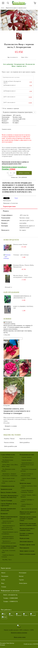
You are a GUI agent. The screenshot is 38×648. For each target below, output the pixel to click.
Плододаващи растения (27, 454)
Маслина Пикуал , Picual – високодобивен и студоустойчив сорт (22, 276)
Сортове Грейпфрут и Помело (27, 500)
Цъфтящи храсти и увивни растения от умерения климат (28, 518)
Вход (2, 583)
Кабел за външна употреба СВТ (23, 307)
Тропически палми (6, 489)
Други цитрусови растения (29, 508)
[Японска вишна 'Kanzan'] (7, 248)
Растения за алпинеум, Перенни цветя (27, 534)
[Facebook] (3, 605)
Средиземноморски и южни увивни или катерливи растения (8, 527)
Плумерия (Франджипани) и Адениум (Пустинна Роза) (9, 496)
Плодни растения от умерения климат (27, 474)
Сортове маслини (27, 460)
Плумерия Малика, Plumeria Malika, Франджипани (23, 266)
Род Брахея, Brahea (8, 457)
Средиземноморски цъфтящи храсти (8, 522)
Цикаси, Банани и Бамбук (9, 492)
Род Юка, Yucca (7, 559)
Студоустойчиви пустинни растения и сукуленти (9, 547)
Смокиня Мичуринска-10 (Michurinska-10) (22, 296)
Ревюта (6, 211)
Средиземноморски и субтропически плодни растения (27, 464)
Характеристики (9, 206)
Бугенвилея (4, 513)
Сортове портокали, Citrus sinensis (29, 486)
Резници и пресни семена (27, 544)
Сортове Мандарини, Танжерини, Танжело (27, 491)
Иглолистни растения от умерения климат (27, 529)
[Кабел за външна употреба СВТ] (7, 310)
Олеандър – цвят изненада (21, 254)
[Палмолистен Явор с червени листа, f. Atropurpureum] (19, 30)
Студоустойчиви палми (8, 454)
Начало (2, 7)
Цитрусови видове (25, 483)
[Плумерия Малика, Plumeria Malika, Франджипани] (7, 268)
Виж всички (7, 429)
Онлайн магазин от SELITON (31, 644)
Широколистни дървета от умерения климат (16, 7)
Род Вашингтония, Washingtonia (7, 461)
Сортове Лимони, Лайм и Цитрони (28, 496)
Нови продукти (24, 548)
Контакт (21, 576)
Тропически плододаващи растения (28, 470)
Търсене (21, 579)
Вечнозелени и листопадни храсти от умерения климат (28, 524)
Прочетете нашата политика (19, 632)
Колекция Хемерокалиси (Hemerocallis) (8, 509)
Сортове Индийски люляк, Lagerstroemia (9, 504)
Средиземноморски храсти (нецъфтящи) (10, 532)
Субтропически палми (7, 486)
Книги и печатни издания (27, 554)
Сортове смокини (27, 457)
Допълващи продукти (26, 541)
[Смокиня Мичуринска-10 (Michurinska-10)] (7, 299)
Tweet (16, 198)
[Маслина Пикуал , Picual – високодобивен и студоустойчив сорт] (7, 279)
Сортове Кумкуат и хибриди (27, 505)
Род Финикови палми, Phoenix (8, 470)
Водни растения (24, 538)
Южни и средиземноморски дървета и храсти (9, 517)
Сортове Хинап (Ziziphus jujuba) (28, 479)
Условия (3, 586)
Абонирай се (8, 287)
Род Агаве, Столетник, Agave (9, 551)
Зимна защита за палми (27, 551)
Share (7, 198)
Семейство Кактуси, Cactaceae (8, 556)
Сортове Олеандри (6, 500)
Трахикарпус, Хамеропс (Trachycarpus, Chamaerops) (9, 474)
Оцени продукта (7, 200)
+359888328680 (13, 598)
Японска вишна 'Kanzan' (20, 244)
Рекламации (4, 576)
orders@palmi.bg (12, 594)
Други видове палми (9, 478)
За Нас (3, 579)
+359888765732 (13, 601)
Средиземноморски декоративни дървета (8, 537)
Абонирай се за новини (11, 426)
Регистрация (22, 572)
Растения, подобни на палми (8, 482)
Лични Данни (23, 583)
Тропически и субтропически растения (9, 542)
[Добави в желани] (33, 128)
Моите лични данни (20, 637)
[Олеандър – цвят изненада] (7, 258)
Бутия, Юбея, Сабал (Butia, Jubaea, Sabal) (10, 465)
